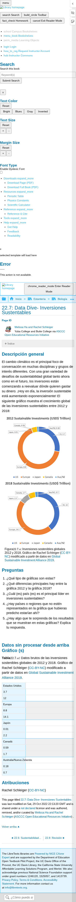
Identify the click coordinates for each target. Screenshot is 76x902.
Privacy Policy (10, 879)
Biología (62, 298)
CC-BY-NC (37, 668)
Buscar (7, 898)
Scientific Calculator (18, 204)
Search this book (10, 68)
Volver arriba (9, 826)
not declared (28, 808)
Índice (11, 343)
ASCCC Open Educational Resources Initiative (43, 816)
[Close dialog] (2, 269)
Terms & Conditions (30, 879)
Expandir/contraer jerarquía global (6, 299)
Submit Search (11, 80)
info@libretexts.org (15, 887)
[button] (13, 231)
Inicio (18, 298)
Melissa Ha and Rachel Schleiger (34, 327)
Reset (5, 105)
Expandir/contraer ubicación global (72, 298)
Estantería (39, 298)
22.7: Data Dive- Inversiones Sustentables (46, 799)
